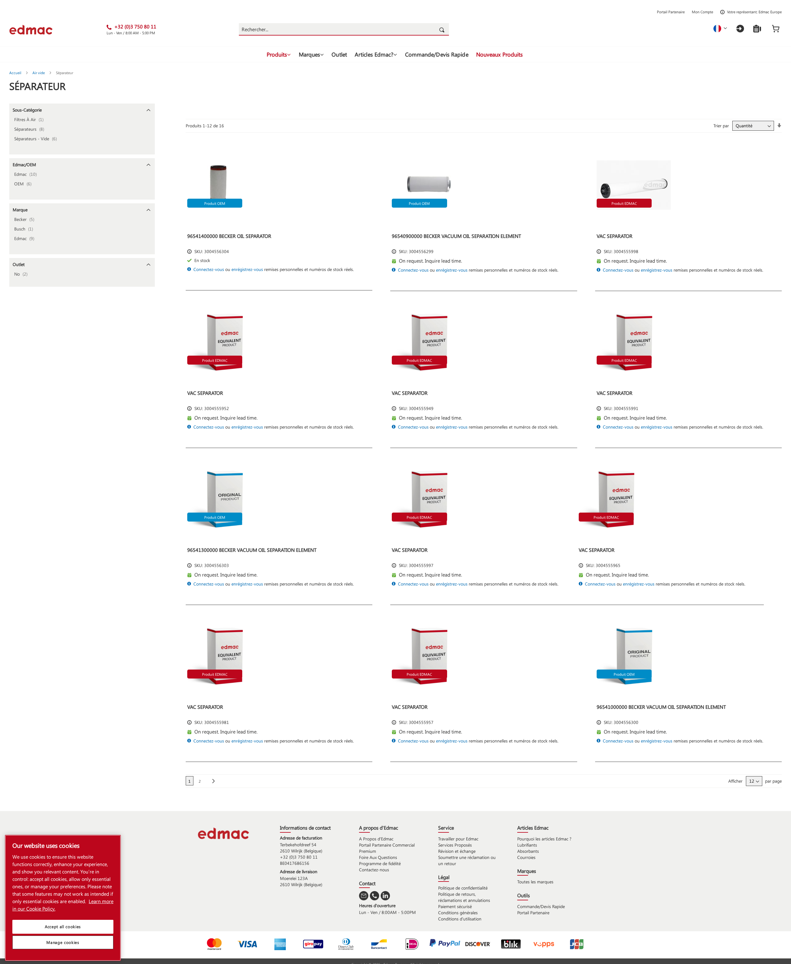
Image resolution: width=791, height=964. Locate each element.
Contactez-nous (374, 870)
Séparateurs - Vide (37, 139)
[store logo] (58, 29)
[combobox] (344, 29)
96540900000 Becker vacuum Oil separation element (456, 236)
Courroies (526, 857)
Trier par (721, 126)
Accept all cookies (63, 926)
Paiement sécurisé (455, 906)
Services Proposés (455, 845)
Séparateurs (31, 129)
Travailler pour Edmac (458, 839)
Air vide (39, 72)
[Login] (740, 28)
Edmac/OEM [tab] (24, 164)
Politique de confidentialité (463, 888)
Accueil (15, 72)
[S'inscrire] (757, 28)
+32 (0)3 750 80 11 (299, 857)
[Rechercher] (443, 29)
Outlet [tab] (19, 264)
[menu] (395, 54)
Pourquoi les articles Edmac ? (544, 839)
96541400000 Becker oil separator (229, 236)
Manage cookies (62, 942)
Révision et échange (457, 851)
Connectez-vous (208, 269)
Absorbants (528, 851)
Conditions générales (458, 912)
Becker (26, 219)
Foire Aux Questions (378, 857)
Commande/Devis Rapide (541, 906)
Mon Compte (702, 11)
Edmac (27, 174)
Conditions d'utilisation (459, 919)
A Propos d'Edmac (376, 839)
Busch (25, 229)
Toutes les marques (535, 882)
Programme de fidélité (380, 863)
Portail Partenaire (671, 11)
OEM (24, 184)
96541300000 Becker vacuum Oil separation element (251, 550)
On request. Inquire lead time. (430, 260)
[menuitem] (279, 54)
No (22, 274)
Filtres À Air (30, 119)
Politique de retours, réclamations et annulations (464, 897)
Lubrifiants (527, 845)
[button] (720, 28)
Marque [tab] (20, 210)
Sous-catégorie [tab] (27, 110)
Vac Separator (614, 236)
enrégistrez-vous (247, 269)
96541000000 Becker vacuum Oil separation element (661, 707)
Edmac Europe (770, 11)
